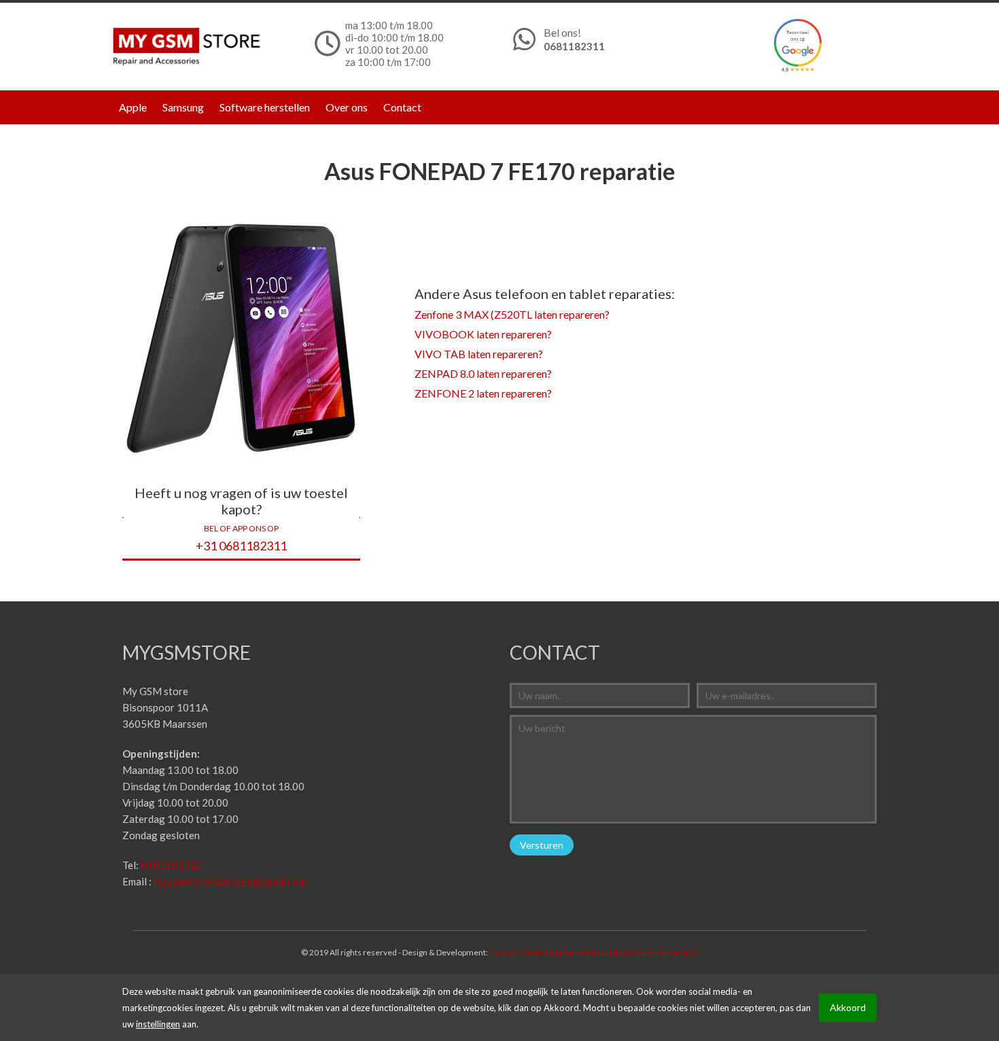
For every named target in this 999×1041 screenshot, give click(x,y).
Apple (133, 107)
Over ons (347, 107)
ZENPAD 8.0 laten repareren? (483, 373)
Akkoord (848, 1007)
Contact (402, 107)
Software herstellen (265, 107)
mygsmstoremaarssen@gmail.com (230, 881)
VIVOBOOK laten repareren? (483, 334)
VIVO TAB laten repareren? (479, 353)
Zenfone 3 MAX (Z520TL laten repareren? (512, 314)
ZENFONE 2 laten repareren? (483, 393)
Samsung (183, 107)
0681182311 (574, 46)
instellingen (158, 1024)
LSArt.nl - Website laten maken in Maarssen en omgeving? (593, 952)
